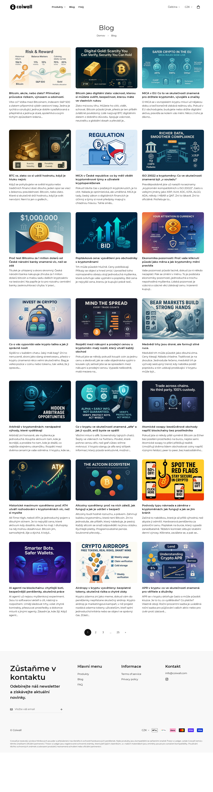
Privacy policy (129, 679)
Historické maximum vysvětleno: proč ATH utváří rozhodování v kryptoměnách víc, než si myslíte (39, 509)
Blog (72, 6)
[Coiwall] (21, 7)
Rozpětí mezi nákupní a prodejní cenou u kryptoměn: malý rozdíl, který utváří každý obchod (105, 348)
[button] (198, 7)
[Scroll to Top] (207, 775)
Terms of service (131, 674)
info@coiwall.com (176, 673)
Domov (101, 35)
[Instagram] (166, 679)
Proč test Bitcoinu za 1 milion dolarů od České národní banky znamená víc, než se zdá (38, 262)
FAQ (81, 6)
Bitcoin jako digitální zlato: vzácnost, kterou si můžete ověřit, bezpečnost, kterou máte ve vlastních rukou (106, 97)
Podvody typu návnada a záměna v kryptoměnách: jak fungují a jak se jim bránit (168, 509)
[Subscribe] (58, 709)
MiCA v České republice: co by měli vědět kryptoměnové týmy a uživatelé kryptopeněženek (104, 179)
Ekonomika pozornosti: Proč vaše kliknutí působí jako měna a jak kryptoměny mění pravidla (171, 262)
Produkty (57, 6)
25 (118, 632)
